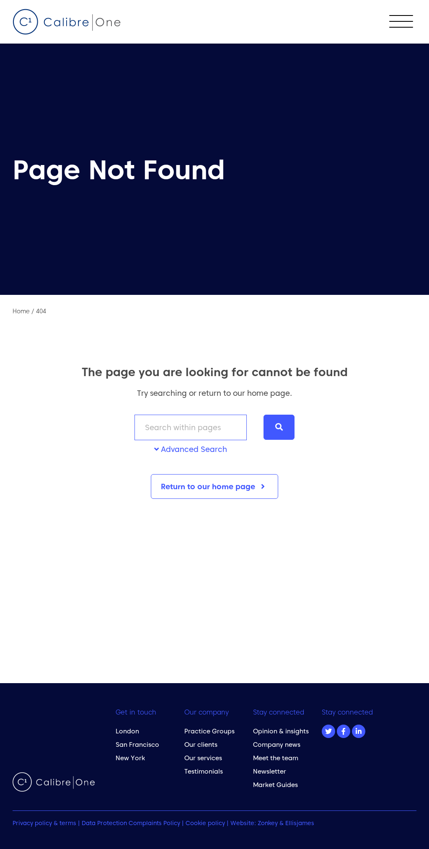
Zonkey (268, 823)
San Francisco (137, 744)
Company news (276, 744)
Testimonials (203, 771)
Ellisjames (299, 823)
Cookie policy (205, 823)
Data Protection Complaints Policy (131, 823)
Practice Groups (209, 731)
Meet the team (275, 758)
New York (130, 758)
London (127, 731)
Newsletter (269, 771)
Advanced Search (193, 449)
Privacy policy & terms (44, 823)
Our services (203, 758)
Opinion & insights (281, 731)
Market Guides (275, 785)
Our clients (200, 744)
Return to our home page (209, 486)
